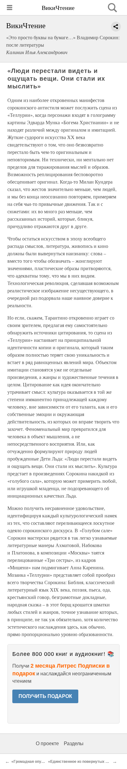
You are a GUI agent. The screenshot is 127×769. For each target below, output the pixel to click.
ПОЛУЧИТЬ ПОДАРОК (45, 696)
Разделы (74, 743)
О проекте (47, 743)
